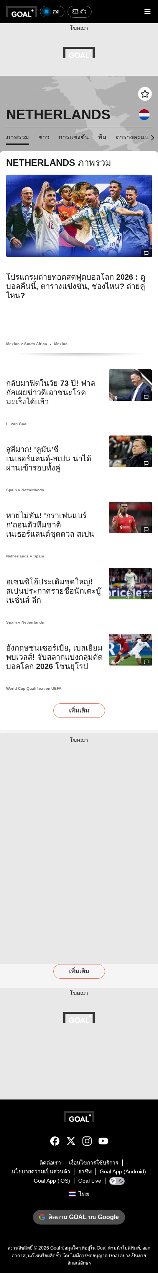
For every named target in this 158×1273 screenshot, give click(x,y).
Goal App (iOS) (52, 1181)
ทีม (102, 137)
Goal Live (89, 1181)
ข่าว (43, 137)
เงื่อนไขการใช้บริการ (93, 1163)
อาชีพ (85, 1171)
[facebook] (55, 1142)
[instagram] (87, 1142)
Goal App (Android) (123, 1171)
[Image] (79, 216)
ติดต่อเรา (50, 1163)
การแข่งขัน (74, 137)
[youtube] (103, 1142)
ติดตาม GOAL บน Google (83, 1217)
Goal (55, 1248)
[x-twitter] (71, 1142)
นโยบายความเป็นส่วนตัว (41, 1171)
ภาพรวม (17, 137)
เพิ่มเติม (79, 710)
